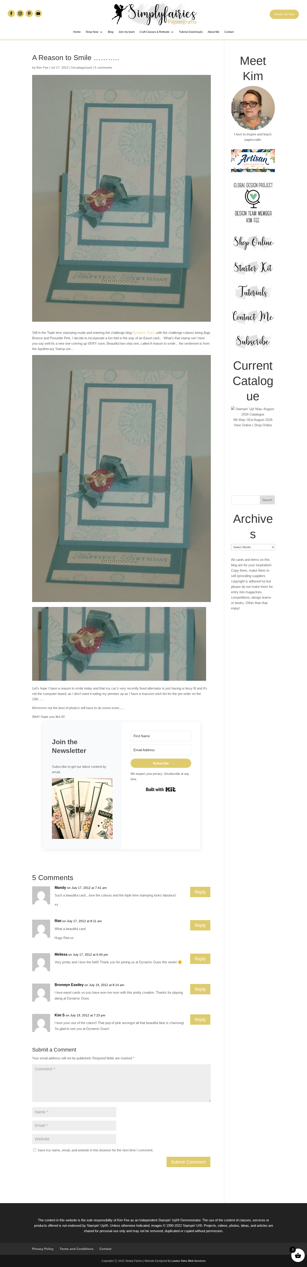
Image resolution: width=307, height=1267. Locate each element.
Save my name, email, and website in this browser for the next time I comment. (95, 1150)
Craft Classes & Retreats (154, 32)
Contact (229, 32)
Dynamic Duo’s (144, 333)
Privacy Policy (43, 1249)
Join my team (126, 32)
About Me (213, 32)
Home (77, 32)
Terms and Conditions (76, 1249)
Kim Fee (42, 67)
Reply (200, 892)
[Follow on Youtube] (38, 13)
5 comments (103, 67)
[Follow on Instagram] (20, 13)
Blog (110, 32)
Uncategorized (81, 67)
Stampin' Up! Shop (284, 14)
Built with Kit (161, 789)
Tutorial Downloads (191, 32)
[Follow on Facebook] (11, 13)
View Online (242, 425)
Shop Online (263, 425)
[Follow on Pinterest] (29, 13)
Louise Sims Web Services (188, 1261)
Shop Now (92, 32)
